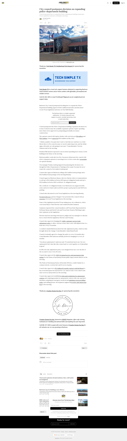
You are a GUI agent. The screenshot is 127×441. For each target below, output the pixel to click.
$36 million (79, 136)
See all (42, 411)
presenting (83, 159)
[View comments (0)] (45, 22)
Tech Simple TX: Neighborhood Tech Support (59, 66)
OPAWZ (64, 319)
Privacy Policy (73, 412)
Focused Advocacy (45, 197)
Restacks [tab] (48, 357)
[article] (63, 381)
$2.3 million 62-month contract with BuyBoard (69, 268)
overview (42, 199)
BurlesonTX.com (70, 62)
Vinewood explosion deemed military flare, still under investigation (56, 378)
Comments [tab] (42, 357)
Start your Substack (60, 435)
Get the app (70, 435)
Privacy (62, 431)
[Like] (40, 408)
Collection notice (72, 431)
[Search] (107, 3)
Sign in (123, 3)
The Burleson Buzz (46, 18)
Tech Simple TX (44, 89)
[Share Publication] (110, 3)
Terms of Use (69, 411)
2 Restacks (50, 338)
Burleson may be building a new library (51, 390)
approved (55, 138)
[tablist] (45, 357)
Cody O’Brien (47, 394)
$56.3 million (43, 138)
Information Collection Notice (63, 412)
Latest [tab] (44, 374)
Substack (57, 438)
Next (83, 348)
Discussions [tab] (49, 374)
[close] (76, 394)
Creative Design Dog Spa (53, 291)
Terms (66, 431)
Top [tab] (41, 374)
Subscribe (116, 3)
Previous (44, 348)
